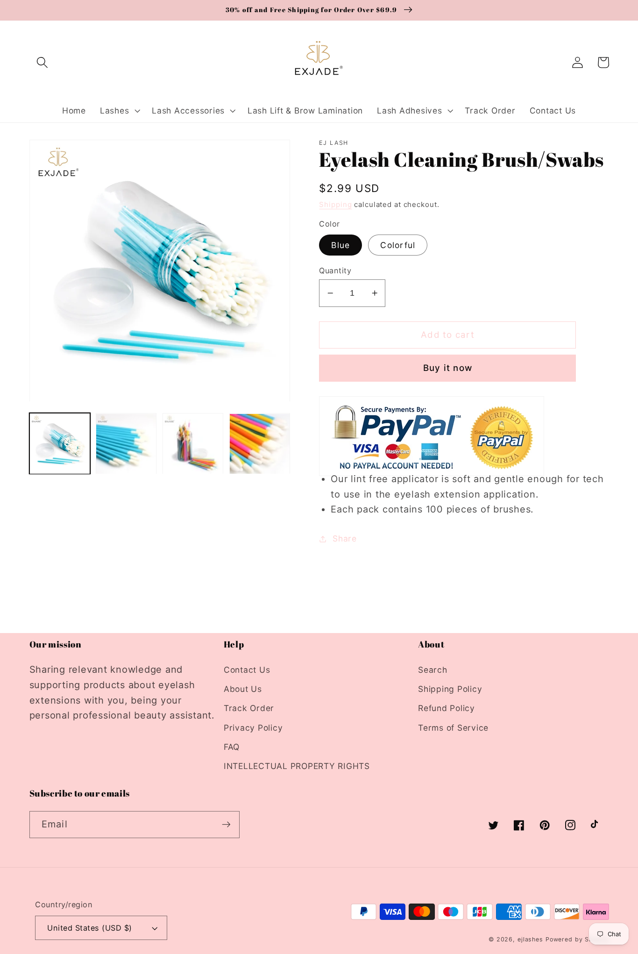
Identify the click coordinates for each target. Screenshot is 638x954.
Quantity (335, 270)
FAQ (232, 747)
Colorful (397, 245)
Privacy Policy (253, 728)
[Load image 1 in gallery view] (59, 443)
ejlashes (530, 939)
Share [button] (345, 538)
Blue (340, 245)
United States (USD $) (89, 928)
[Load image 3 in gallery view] (193, 443)
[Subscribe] (226, 824)
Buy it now (448, 368)
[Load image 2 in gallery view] (126, 443)
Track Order (249, 708)
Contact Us (247, 670)
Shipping (335, 204)
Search (432, 670)
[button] (42, 62)
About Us (243, 689)
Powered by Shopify (577, 939)
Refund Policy (446, 708)
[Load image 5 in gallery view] (259, 443)
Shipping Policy (450, 689)
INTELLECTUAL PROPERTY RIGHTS (297, 766)
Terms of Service (453, 728)
